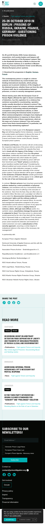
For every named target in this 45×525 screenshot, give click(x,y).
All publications (9, 11)
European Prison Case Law (14, 450)
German (35, 72)
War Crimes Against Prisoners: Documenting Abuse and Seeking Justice (22, 351)
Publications (10, 347)
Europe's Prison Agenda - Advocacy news (19, 453)
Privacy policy (7, 491)
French (4, 74)
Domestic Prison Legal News (15, 447)
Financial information (10, 502)
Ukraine (14, 330)
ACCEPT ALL (10, 519)
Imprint (4, 495)
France (7, 389)
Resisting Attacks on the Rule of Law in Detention (21, 406)
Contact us (6, 467)
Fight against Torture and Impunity (23, 16)
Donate (7, 485)
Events (6, 16)
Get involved (7, 480)
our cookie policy (15, 516)
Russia (7, 330)
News (7, 376)
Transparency (7, 498)
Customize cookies (24, 519)
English (29, 72)
